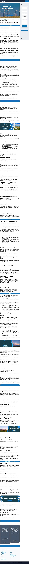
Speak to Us (10, 293)
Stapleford (2, 553)
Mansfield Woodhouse (13, 555)
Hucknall (2, 551)
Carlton (11, 553)
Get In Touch (24, 30)
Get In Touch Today (10, 25)
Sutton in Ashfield (3, 559)
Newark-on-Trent (12, 556)
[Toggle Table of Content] (7, 27)
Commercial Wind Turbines (4, 19)
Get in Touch (10, 219)
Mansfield (11, 554)
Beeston (2, 554)
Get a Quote (9, 15)
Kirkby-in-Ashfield (3, 552)
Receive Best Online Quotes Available (10, 461)
